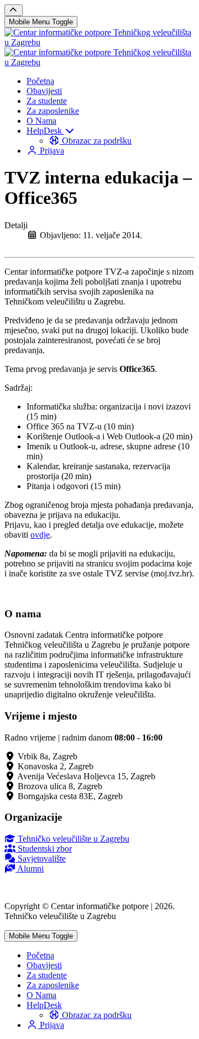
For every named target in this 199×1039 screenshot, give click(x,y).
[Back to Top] (13, 10)
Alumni (29, 868)
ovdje (40, 534)
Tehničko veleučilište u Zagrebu (72, 838)
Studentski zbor (43, 848)
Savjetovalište (40, 858)
